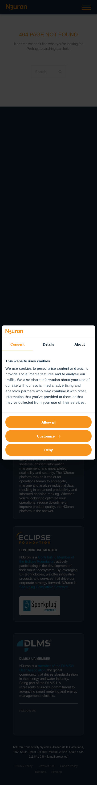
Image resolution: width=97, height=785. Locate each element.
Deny (48, 450)
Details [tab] (48, 344)
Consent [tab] (17, 344)
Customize (46, 436)
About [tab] (79, 344)
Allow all (48, 422)
